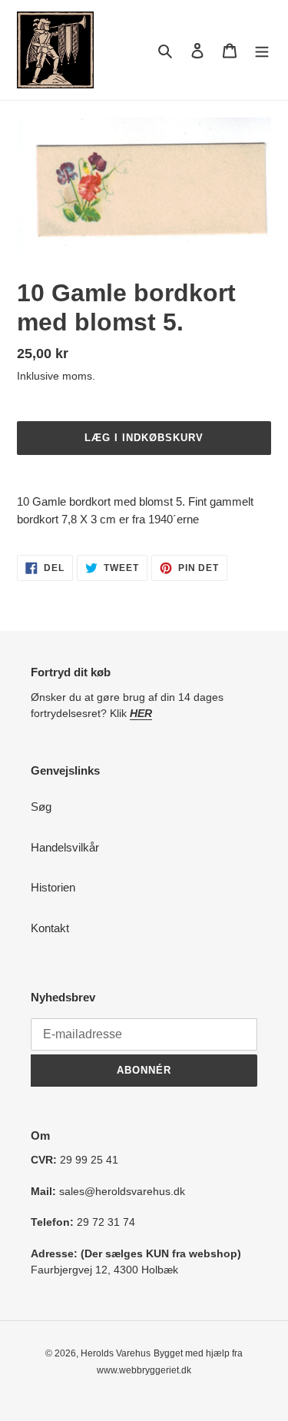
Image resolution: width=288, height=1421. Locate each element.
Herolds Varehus (116, 1353)
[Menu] (262, 50)
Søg (41, 806)
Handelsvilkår (65, 847)
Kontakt (50, 928)
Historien (53, 887)
